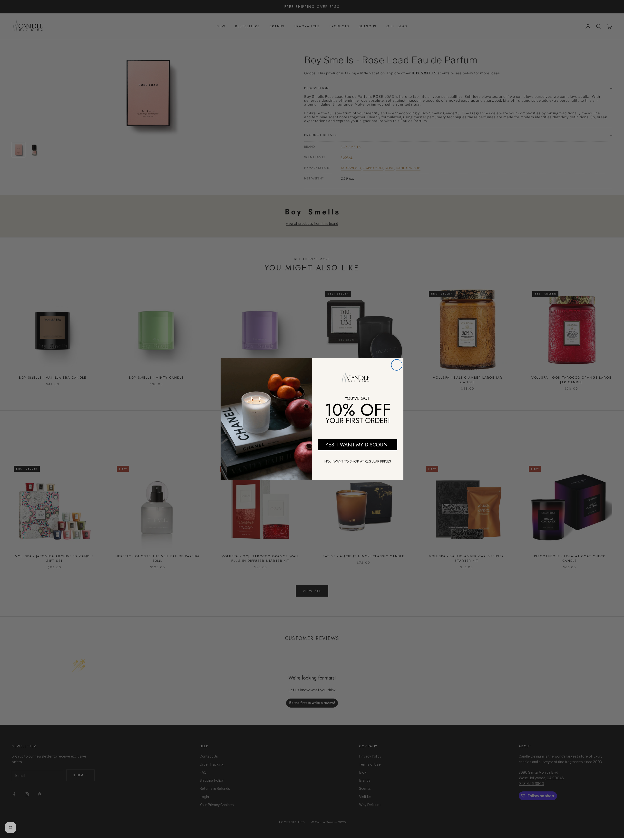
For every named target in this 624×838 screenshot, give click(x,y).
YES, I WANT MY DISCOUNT (357, 444)
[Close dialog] (396, 364)
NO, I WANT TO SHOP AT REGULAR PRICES (357, 461)
